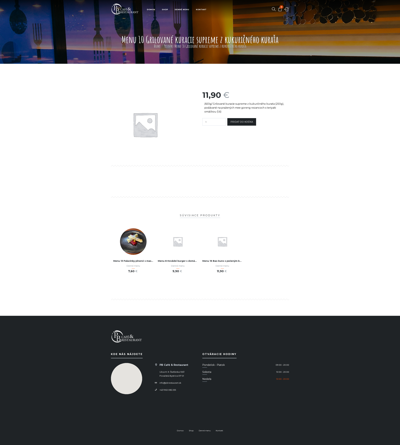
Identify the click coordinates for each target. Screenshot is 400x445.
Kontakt (201, 9)
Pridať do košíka (241, 121)
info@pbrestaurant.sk (170, 383)
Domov (151, 9)
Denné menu (182, 9)
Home (157, 46)
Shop (165, 9)
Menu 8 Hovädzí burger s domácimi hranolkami (185, 261)
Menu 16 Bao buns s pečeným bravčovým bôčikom (231, 261)
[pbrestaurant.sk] (125, 9)
